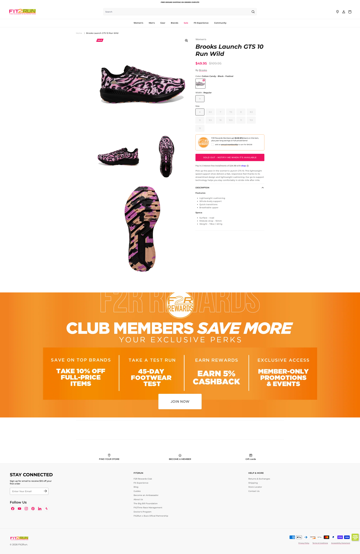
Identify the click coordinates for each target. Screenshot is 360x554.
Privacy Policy (303, 543)
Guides (137, 491)
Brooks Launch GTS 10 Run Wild (102, 33)
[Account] (343, 11)
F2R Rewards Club (143, 479)
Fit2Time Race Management (148, 507)
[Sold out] (200, 84)
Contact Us (253, 491)
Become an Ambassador (146, 495)
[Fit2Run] (22, 11)
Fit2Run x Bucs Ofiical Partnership (151, 516)
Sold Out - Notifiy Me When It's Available (230, 157)
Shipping (253, 483)
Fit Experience (141, 483)
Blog (136, 487)
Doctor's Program (142, 511)
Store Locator (255, 487)
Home (79, 33)
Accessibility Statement (340, 543)
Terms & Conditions (320, 543)
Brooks (203, 70)
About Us (138, 499)
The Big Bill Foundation (146, 503)
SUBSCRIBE (45, 491)
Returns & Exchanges (259, 479)
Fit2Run (22, 544)
